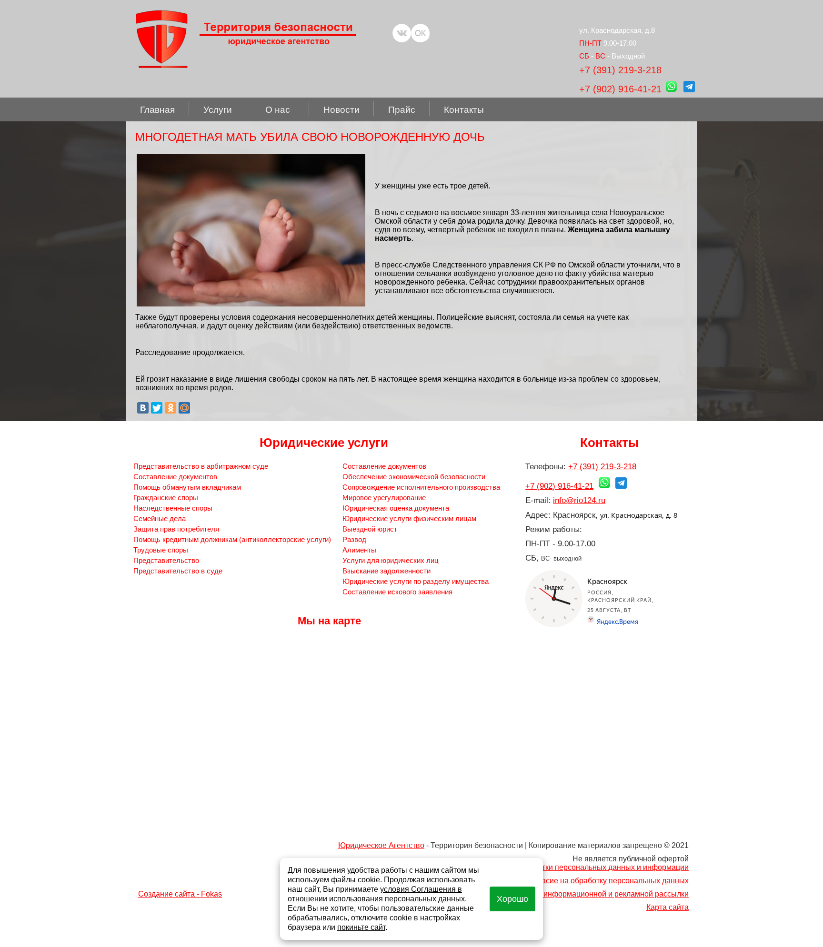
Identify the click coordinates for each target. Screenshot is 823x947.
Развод (354, 539)
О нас (277, 110)
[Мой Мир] (184, 408)
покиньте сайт (361, 927)
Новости (341, 110)
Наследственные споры (172, 508)
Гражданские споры (165, 497)
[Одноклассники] (170, 408)
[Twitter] (156, 408)
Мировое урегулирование (384, 497)
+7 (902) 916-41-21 (620, 89)
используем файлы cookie (334, 880)
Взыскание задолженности (386, 571)
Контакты (464, 110)
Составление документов (175, 477)
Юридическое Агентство (381, 845)
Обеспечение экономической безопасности (413, 477)
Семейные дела (159, 518)
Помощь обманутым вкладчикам (187, 487)
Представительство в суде (177, 571)
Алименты (359, 550)
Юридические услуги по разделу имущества (415, 581)
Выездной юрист (369, 529)
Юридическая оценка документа (395, 508)
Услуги (217, 110)
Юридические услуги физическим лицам (409, 518)
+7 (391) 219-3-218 (620, 70)
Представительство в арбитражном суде (200, 466)
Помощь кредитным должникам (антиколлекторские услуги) (232, 539)
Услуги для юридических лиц (390, 560)
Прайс (401, 110)
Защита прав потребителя (176, 529)
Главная (157, 110)
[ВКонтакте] (143, 408)
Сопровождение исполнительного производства (421, 487)
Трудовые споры (160, 550)
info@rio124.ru (579, 500)
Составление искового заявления (397, 592)
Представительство (166, 560)
